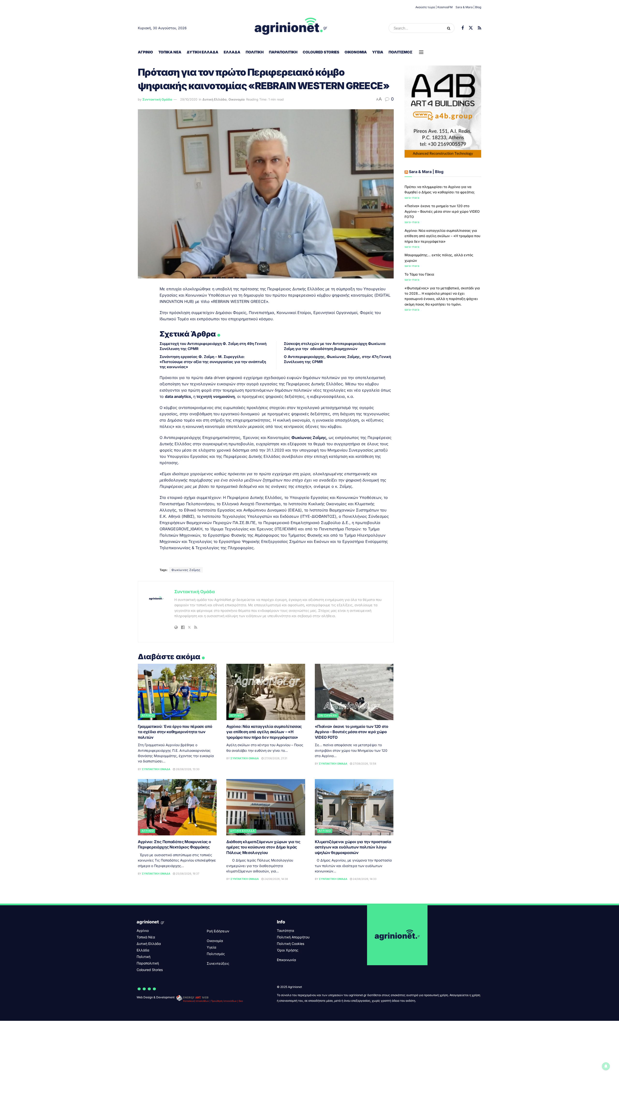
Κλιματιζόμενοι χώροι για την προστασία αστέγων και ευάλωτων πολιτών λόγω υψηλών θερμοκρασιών (353, 847)
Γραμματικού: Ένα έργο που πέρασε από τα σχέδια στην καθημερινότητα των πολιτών (175, 732)
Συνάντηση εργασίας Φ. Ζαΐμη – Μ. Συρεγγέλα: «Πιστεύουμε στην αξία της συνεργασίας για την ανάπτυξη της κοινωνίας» (213, 361)
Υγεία (377, 52)
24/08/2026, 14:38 (276, 879)
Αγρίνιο (145, 52)
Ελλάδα (232, 52)
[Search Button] (450, 28)
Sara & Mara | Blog (468, 7)
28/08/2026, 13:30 (187, 769)
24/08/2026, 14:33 (364, 879)
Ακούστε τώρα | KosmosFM (434, 7)
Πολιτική (255, 52)
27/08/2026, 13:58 (364, 763)
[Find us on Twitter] (471, 28)
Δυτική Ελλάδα (202, 52)
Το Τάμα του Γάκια (419, 274)
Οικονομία (356, 52)
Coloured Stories (321, 52)
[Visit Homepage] (291, 28)
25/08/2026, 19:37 (187, 873)
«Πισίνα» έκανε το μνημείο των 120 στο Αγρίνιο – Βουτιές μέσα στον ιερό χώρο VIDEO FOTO (351, 732)
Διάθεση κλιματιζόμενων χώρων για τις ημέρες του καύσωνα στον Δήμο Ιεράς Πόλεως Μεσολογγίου (263, 847)
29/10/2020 (188, 99)
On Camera (328, 715)
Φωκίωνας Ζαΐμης (185, 570)
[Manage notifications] (606, 1066)
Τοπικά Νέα (169, 52)
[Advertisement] (443, 352)
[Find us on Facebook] (462, 28)
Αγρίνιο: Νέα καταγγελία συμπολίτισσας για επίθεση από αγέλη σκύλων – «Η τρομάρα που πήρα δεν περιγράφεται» (264, 732)
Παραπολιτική (283, 52)
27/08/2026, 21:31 (275, 758)
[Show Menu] (421, 52)
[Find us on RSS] (479, 28)
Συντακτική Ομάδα (157, 99)
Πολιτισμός (400, 52)
